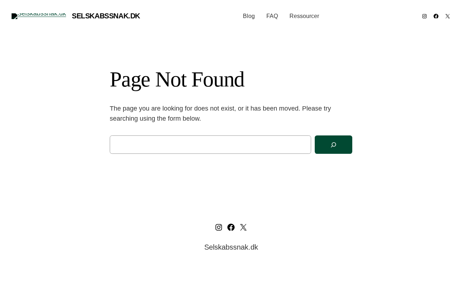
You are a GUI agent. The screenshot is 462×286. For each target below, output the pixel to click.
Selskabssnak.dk (106, 16)
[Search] (333, 144)
